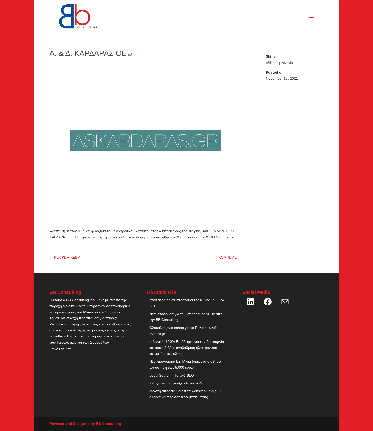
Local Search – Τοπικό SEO (171, 375)
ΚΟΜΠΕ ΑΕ (229, 257)
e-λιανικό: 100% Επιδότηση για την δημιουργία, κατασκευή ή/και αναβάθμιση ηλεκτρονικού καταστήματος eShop (187, 348)
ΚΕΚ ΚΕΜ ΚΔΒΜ (64, 257)
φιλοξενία (285, 62)
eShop (133, 55)
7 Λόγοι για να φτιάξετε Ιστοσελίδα (176, 383)
